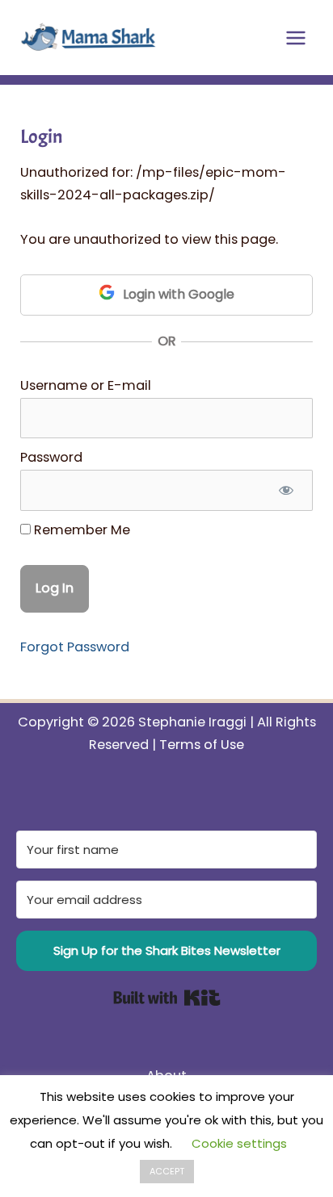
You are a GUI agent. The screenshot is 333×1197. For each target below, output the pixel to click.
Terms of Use (201, 744)
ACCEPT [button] (167, 1171)
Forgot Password (74, 647)
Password (51, 457)
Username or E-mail (85, 385)
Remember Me (80, 530)
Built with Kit (167, 997)
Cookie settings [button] (239, 1143)
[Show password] (285, 490)
